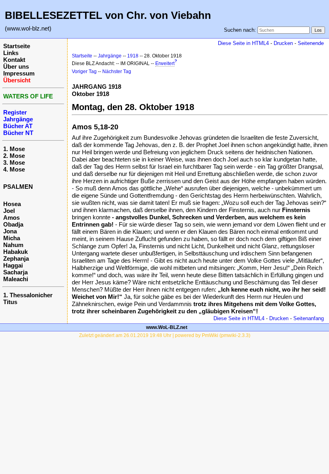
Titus (10, 301)
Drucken (283, 43)
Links (10, 52)
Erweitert (165, 63)
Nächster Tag (116, 71)
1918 (132, 56)
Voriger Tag (84, 71)
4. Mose (14, 169)
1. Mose (14, 148)
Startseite (16, 46)
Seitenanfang (308, 318)
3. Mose (14, 162)
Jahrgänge (110, 56)
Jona (10, 231)
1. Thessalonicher (28, 295)
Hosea (12, 203)
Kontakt (14, 59)
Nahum (13, 244)
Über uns (16, 66)
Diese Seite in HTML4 (243, 43)
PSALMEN (18, 186)
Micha (11, 238)
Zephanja (16, 258)
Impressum (19, 73)
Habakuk (15, 251)
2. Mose (14, 155)
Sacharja (15, 272)
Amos (11, 217)
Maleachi (15, 279)
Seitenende (311, 43)
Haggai (13, 265)
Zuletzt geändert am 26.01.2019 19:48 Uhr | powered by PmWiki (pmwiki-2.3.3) (164, 335)
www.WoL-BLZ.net (166, 327)
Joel (9, 210)
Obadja (13, 224)
